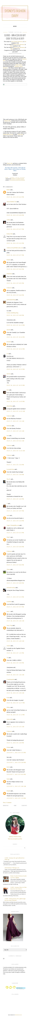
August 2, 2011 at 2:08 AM (16, 786)
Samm (8, 779)
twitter (17, 177)
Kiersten (9, 341)
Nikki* (8, 537)
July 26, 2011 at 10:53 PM (16, 369)
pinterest (22, 177)
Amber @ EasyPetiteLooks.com (15, 247)
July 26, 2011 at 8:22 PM (15, 197)
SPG (11, 49)
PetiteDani (9, 273)
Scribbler (9, 601)
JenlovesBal (10, 719)
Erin (8, 390)
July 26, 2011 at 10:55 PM (16, 385)
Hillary (8, 707)
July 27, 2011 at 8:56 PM (15, 546)
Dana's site (9, 163)
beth (8, 435)
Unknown (9, 287)
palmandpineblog (11, 299)
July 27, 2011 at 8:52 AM (15, 441)
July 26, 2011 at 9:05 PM (15, 283)
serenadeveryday (11, 587)
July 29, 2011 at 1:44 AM (15, 674)
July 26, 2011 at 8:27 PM (15, 229)
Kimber (8, 747)
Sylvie (8, 767)
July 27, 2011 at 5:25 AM (15, 431)
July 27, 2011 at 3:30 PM (15, 474)
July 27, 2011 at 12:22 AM (16, 411)
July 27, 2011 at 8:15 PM (15, 532)
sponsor (22, 180)
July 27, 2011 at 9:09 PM (15, 583)
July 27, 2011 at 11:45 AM (16, 450)
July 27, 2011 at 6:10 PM (15, 520)
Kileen (8, 189)
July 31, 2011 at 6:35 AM (15, 726)
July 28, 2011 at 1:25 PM (15, 653)
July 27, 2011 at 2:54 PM (15, 464)
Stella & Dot (19, 65)
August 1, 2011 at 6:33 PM (16, 752)
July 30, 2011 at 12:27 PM (16, 703)
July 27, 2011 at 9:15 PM (15, 597)
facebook (12, 177)
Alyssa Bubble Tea (11, 201)
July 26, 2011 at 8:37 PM (15, 255)
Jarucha (8, 329)
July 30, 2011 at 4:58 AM (15, 693)
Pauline (8, 259)
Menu (15, 26)
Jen (25, 41)
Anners (8, 645)
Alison (8, 569)
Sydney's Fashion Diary (15, 13)
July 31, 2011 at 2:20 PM (15, 742)
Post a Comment (7, 802)
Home (15, 805)
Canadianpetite (10, 679)
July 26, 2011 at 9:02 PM (15, 269)
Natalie (8, 791)
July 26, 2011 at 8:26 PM (15, 215)
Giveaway (12, 180)
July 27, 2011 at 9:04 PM (15, 565)
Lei (7, 353)
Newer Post (5, 805)
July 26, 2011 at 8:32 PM (15, 243)
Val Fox (9, 373)
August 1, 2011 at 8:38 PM (16, 762)
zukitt (8, 515)
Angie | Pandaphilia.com (13, 525)
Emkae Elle (9, 234)
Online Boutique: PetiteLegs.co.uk (12, 867)
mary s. (8, 611)
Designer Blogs (18, 1014)
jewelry (17, 180)
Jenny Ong (9, 625)
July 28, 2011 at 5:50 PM (15, 663)
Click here (20, 134)
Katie (8, 697)
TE (7, 657)
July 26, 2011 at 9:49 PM (15, 315)
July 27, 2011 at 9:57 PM (15, 607)
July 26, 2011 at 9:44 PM (15, 295)
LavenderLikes (10, 469)
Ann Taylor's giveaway (17, 41)
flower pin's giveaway (19, 44)
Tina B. (8, 479)
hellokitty (9, 425)
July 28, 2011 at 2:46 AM (15, 621)
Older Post (24, 805)
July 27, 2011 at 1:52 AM (15, 421)
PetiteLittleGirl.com (8, 134)
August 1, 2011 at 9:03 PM (16, 774)
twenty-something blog (12, 312)
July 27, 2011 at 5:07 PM (15, 511)
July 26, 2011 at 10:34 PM (16, 337)
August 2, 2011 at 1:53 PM (16, 798)
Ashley (8, 219)
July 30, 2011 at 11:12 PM (16, 714)
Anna (11, 46)
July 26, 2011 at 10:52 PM (16, 349)
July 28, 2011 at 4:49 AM (15, 641)
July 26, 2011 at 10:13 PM (16, 325)
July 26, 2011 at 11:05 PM (16, 401)
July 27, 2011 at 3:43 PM (15, 499)
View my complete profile (15, 839)
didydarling (9, 406)
